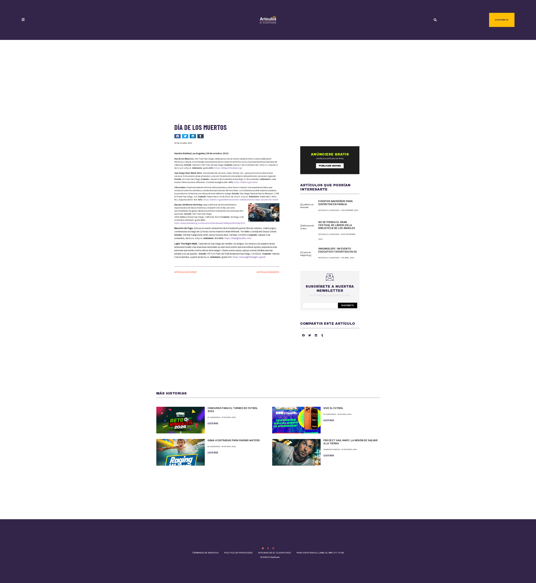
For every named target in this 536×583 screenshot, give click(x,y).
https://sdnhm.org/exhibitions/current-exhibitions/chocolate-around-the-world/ (240, 200)
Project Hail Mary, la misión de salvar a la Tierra (350, 442)
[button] (435, 20)
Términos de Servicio (205, 553)
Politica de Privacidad (238, 553)
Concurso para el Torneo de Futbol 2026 (233, 410)
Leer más (213, 423)
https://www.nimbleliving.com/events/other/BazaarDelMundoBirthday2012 (209, 223)
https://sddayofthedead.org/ (228, 168)
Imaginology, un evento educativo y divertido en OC (337, 250)
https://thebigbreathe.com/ (238, 238)
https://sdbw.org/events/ (246, 182)
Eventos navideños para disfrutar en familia (335, 203)
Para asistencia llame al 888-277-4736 (320, 553)
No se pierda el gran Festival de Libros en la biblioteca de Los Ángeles (336, 225)
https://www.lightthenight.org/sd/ (249, 257)
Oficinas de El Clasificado (274, 553)
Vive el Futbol (333, 408)
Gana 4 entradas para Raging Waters (234, 440)
